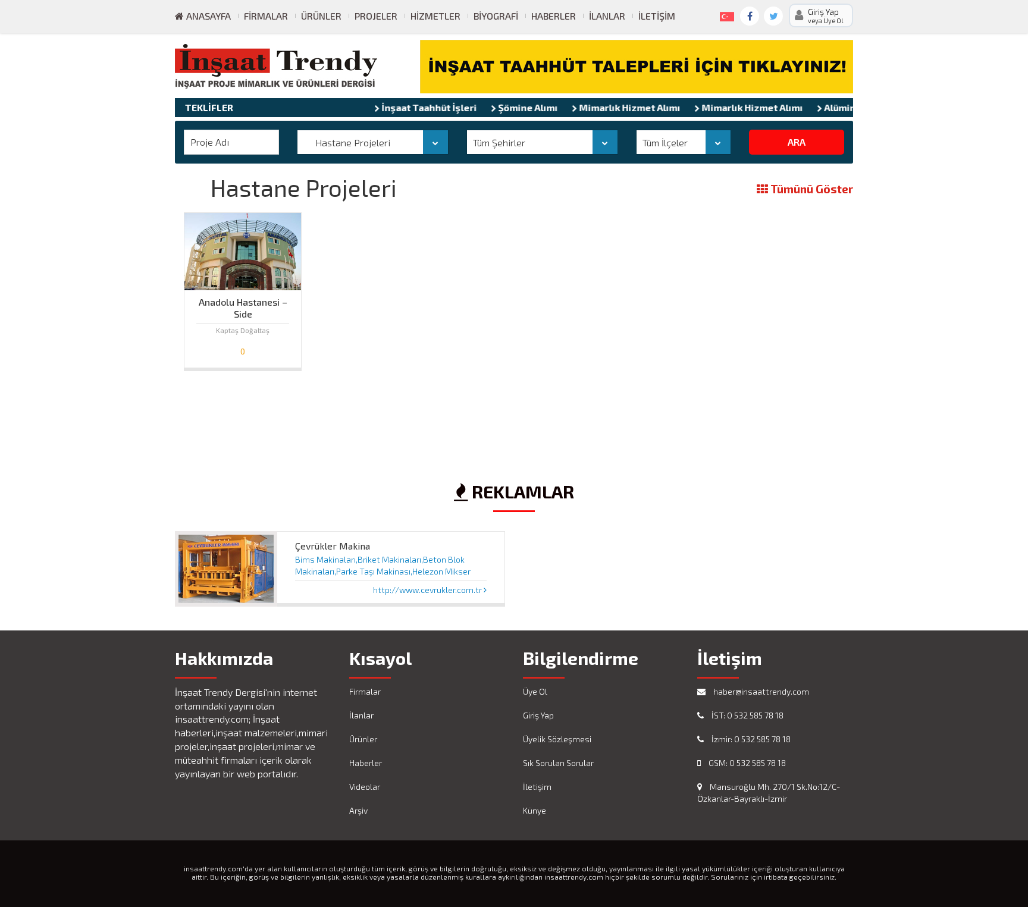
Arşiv (358, 810)
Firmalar (266, 15)
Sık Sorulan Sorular (558, 763)
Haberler (553, 15)
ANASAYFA (207, 15)
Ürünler (321, 15)
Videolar (364, 787)
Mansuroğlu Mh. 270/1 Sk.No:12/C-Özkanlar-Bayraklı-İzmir (768, 793)
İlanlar (607, 15)
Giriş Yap (538, 715)
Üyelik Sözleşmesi (557, 739)
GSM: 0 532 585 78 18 (746, 763)
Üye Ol (535, 691)
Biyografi (496, 15)
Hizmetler (435, 15)
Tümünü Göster (810, 189)
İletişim (656, 15)
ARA (797, 141)
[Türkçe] (724, 14)
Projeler (376, 15)
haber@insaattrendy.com (760, 691)
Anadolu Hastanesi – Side (243, 305)
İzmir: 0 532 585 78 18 (750, 739)
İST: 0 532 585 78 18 (746, 715)
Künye (534, 810)
